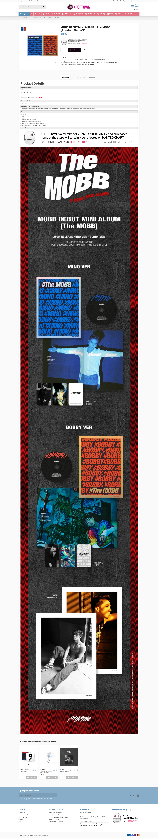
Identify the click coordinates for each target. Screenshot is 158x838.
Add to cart (75, 50)
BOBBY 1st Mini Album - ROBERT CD (26, 770)
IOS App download (56, 812)
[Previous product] (138, 17)
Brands (39, 1)
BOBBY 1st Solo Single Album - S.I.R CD (66, 770)
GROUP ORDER (54, 819)
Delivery (22, 819)
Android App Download (57, 815)
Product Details (79, 77)
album (63, 60)
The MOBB (80, 60)
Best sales (32, 1)
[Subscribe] (55, 795)
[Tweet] (63, 57)
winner (70, 60)
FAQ (21, 821)
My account (127, 1)
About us (22, 812)
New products (23, 1)
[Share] (61, 57)
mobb (74, 60)
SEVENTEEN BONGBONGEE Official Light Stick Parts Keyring (46, 772)
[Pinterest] (65, 57)
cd (66, 60)
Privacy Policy (24, 817)
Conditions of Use (25, 815)
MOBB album (88, 60)
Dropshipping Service (56, 821)
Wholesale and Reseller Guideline (60, 817)
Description (65, 77)
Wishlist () (118, 1)
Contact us (135, 1)
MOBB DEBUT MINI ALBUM (99, 60)
